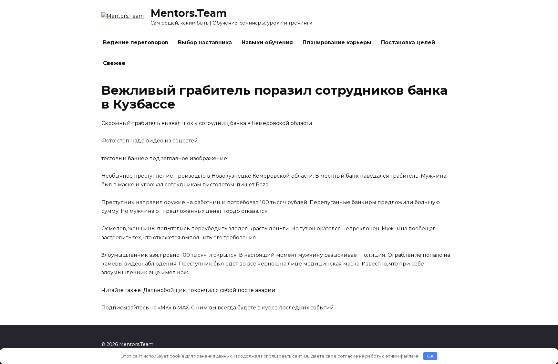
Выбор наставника (205, 42)
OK (430, 356)
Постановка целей (408, 42)
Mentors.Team (188, 13)
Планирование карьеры (337, 42)
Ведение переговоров (135, 42)
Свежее (114, 63)
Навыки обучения (267, 42)
